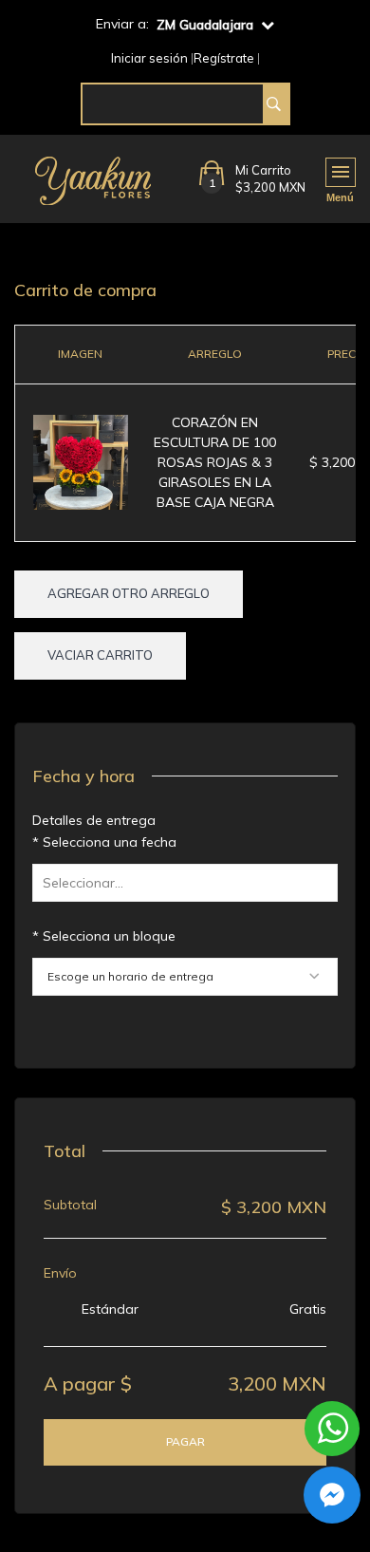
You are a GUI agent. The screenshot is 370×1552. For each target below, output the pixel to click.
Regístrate (224, 58)
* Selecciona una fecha (104, 842)
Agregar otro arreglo (128, 593)
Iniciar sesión (149, 58)
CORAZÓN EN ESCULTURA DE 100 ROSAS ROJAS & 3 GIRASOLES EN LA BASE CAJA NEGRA (215, 462)
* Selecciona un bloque (104, 935)
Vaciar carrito (100, 655)
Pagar (185, 1441)
